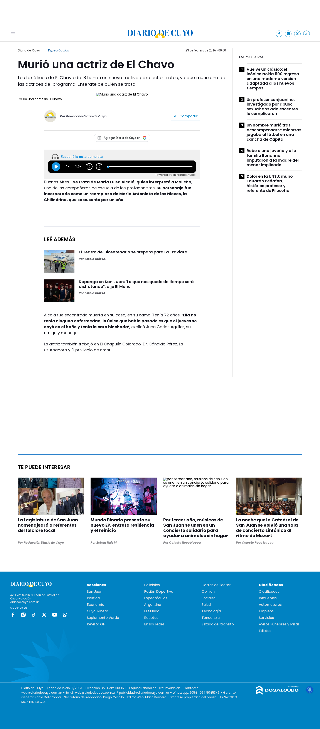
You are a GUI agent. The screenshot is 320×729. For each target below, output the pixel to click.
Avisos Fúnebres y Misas (279, 624)
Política (93, 598)
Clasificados (269, 591)
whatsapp (65, 614)
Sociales (209, 598)
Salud (206, 604)
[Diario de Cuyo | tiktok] (306, 33)
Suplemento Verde (103, 617)
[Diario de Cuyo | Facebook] (279, 33)
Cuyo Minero (97, 611)
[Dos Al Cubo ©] (277, 693)
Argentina (152, 604)
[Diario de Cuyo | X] (297, 33)
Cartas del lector (216, 584)
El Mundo (151, 611)
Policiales (152, 584)
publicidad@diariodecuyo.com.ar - (146, 692)
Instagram (23, 614)
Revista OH (96, 624)
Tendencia (211, 617)
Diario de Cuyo (29, 50)
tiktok (33, 614)
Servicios (266, 617)
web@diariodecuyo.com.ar (41, 692)
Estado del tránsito (218, 624)
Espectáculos (58, 50)
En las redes (154, 624)
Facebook (12, 614)
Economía (95, 604)
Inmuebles (268, 598)
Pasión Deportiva (158, 591)
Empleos (266, 611)
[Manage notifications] (309, 689)
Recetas (151, 617)
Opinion (208, 591)
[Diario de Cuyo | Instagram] (288, 33)
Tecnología (211, 611)
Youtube (54, 614)
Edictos (265, 630)
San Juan (94, 591)
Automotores (270, 604)
